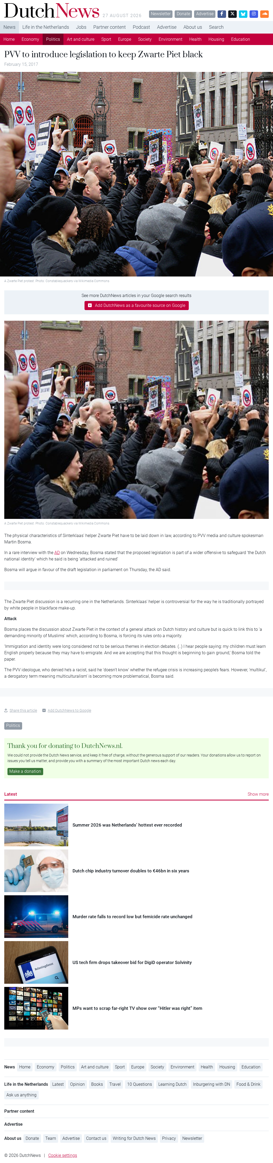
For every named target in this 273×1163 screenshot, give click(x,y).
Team (50, 1138)
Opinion (77, 1084)
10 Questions (139, 1084)
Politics (53, 39)
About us (192, 27)
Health (195, 39)
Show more (258, 794)
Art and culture (80, 39)
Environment (170, 39)
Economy (30, 39)
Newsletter (161, 13)
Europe (124, 39)
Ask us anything (21, 1094)
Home (9, 39)
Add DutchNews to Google (69, 710)
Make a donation (25, 771)
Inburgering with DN (211, 1084)
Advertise (205, 13)
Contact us (96, 1138)
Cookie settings (62, 1155)
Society (145, 39)
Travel (115, 1084)
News (9, 27)
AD (57, 552)
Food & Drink (248, 1084)
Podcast (141, 27)
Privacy (169, 1138)
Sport (106, 39)
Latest (10, 794)
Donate (183, 13)
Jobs (81, 27)
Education (240, 39)
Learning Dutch (172, 1084)
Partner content (109, 27)
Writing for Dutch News (134, 1138)
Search (216, 27)
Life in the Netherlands (45, 27)
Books (97, 1084)
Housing (216, 39)
